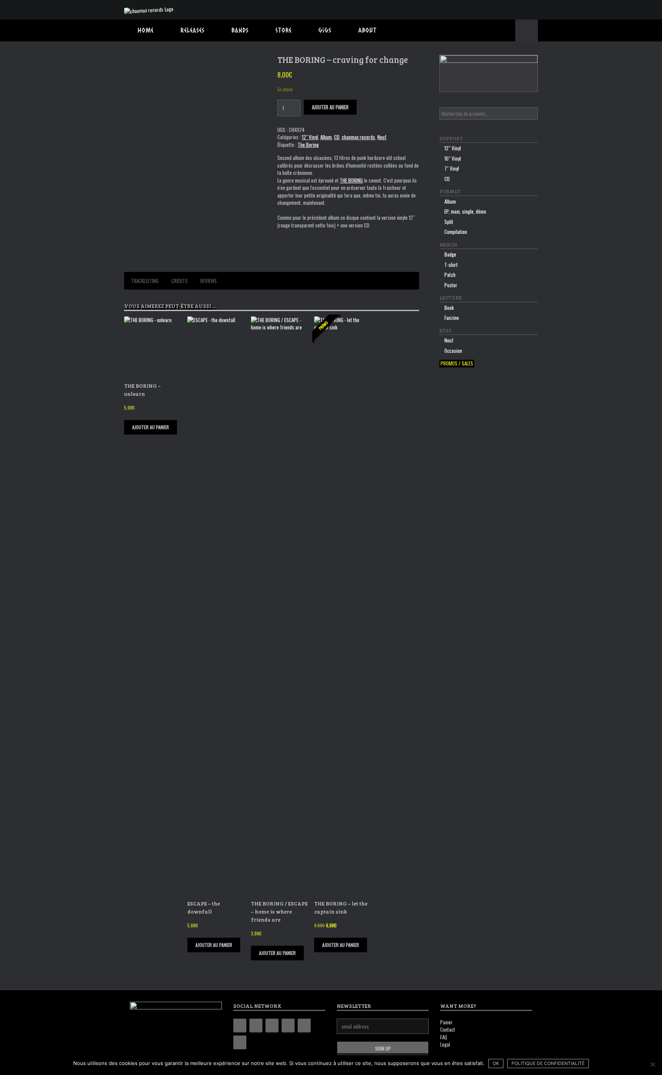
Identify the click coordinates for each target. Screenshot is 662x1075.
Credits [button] (179, 281)
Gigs (324, 30)
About (367, 30)
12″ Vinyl (452, 148)
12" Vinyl (310, 137)
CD (336, 137)
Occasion (453, 350)
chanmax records (358, 137)
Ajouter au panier (330, 107)
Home (146, 30)
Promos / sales (457, 363)
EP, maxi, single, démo (465, 211)
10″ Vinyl (452, 158)
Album (326, 137)
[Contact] (304, 1025)
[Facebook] (255, 1025)
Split (448, 222)
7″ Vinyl (451, 168)
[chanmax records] (149, 10)
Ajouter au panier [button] (150, 427)
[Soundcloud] (239, 1042)
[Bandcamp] (239, 1025)
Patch (450, 274)
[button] (526, 30)
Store (283, 30)
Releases (192, 30)
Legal (445, 1044)
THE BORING (351, 180)
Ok (496, 1063)
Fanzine (451, 317)
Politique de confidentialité (548, 1063)
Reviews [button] (208, 281)
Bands (240, 30)
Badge (450, 254)
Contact (447, 1029)
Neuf (382, 137)
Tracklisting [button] (145, 281)
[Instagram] (272, 1025)
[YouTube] (288, 1025)
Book (449, 307)
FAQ (443, 1037)
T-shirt (451, 264)
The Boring (308, 144)
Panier (446, 1022)
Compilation (455, 231)
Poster (450, 285)
